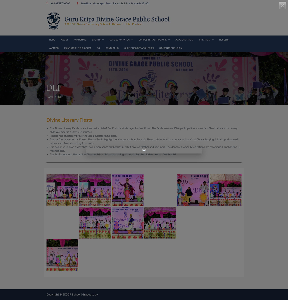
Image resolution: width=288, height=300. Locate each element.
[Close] (282, 5)
